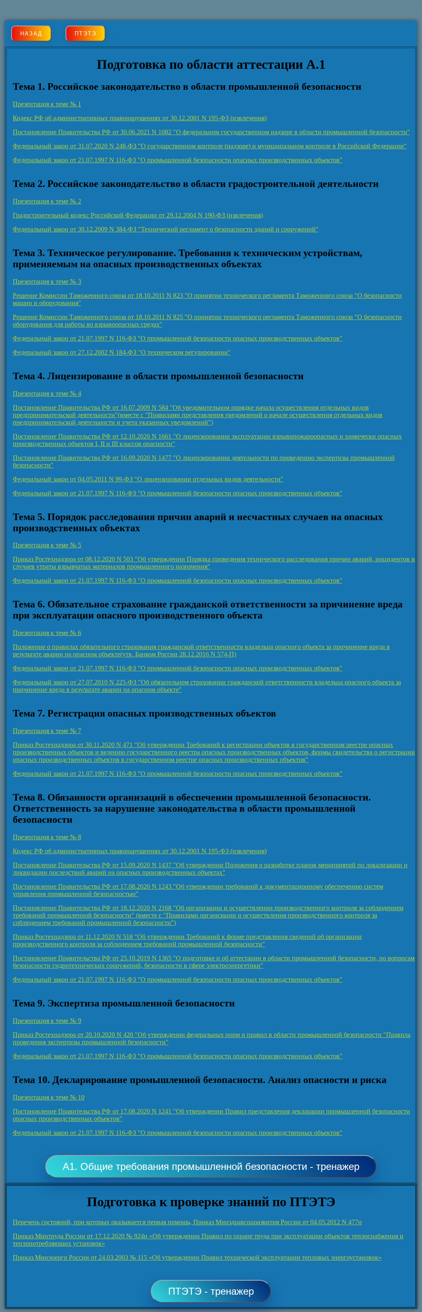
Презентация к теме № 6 (47, 632)
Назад (31, 33)
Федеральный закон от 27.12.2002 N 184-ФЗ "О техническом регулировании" (122, 352)
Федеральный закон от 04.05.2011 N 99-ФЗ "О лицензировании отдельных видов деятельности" (148, 479)
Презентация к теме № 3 (47, 281)
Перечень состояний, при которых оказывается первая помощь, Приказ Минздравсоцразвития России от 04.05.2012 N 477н (187, 1222)
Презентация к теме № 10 (48, 1097)
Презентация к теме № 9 (47, 1020)
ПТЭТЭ (85, 33)
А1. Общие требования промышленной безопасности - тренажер (211, 1166)
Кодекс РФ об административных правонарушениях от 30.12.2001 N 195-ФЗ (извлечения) (140, 117)
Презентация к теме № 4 (47, 393)
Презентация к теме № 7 (47, 730)
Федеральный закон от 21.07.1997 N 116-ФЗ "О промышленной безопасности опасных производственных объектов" (177, 159)
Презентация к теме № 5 (47, 545)
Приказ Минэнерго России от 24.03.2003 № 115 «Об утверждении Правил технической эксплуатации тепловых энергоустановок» (197, 1257)
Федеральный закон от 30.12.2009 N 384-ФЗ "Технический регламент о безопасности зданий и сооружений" (166, 229)
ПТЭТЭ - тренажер (211, 1291)
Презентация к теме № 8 (47, 836)
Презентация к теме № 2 (47, 201)
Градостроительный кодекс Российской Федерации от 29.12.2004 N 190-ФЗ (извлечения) (138, 215)
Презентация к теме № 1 (47, 103)
